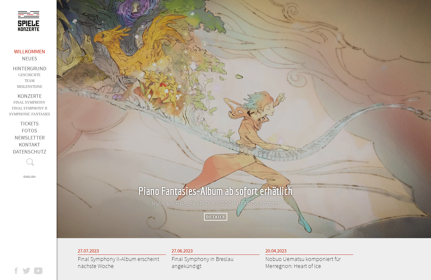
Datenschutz (29, 151)
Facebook (19, 270)
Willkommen (29, 51)
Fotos (29, 130)
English (29, 177)
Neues (29, 58)
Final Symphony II (29, 108)
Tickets (29, 123)
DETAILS (215, 216)
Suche (29, 163)
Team (30, 81)
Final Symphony (29, 102)
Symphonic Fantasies (29, 114)
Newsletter (30, 137)
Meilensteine (29, 87)
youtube (41, 270)
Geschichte (29, 75)
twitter (29, 270)
